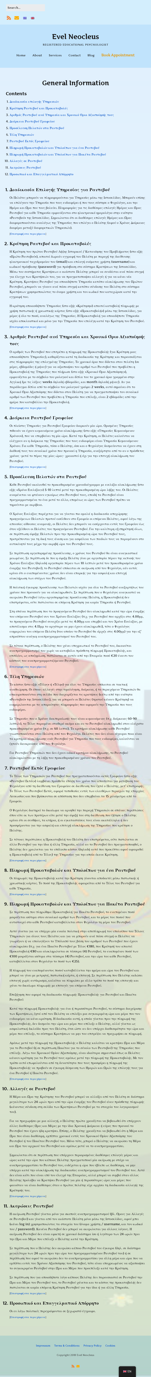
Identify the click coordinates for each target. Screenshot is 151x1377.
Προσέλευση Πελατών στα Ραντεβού (37, 128)
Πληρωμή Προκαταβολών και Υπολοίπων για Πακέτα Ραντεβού (58, 154)
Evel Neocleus (75, 37)
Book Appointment (118, 55)
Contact (75, 55)
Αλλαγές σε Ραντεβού (26, 161)
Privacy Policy (92, 1345)
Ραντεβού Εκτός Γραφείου (29, 141)
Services (55, 55)
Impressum (43, 1345)
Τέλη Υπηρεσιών (22, 134)
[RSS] (9, 17)
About (37, 55)
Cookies (110, 1345)
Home (21, 55)
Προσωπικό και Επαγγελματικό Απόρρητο (41, 174)
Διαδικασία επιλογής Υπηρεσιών (34, 101)
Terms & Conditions (67, 1345)
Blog (91, 55)
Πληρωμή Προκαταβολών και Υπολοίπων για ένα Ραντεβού (54, 148)
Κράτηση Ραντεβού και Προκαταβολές (39, 108)
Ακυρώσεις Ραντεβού (25, 167)
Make (52, 1359)
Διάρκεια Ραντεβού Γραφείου (32, 121)
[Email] (16, 17)
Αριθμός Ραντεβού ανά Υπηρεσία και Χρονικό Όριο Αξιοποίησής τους (62, 115)
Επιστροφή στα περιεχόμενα (27, 233)
